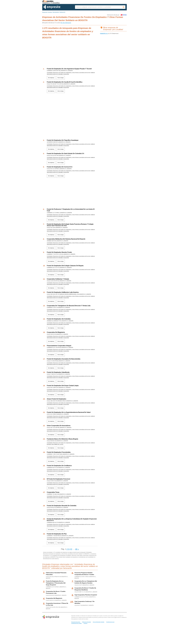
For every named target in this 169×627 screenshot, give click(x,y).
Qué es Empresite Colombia (98, 621)
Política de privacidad (86, 621)
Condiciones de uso (110, 621)
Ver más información (66, 22)
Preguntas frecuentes (75, 621)
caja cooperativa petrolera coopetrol (86, 595)
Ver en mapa (60, 77)
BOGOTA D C (104, 33)
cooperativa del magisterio (54, 598)
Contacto (85, 623)
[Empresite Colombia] (52, 8)
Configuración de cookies (76, 623)
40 (76, 549)
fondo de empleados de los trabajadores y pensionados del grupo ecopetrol (55, 582)
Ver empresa (51, 77)
